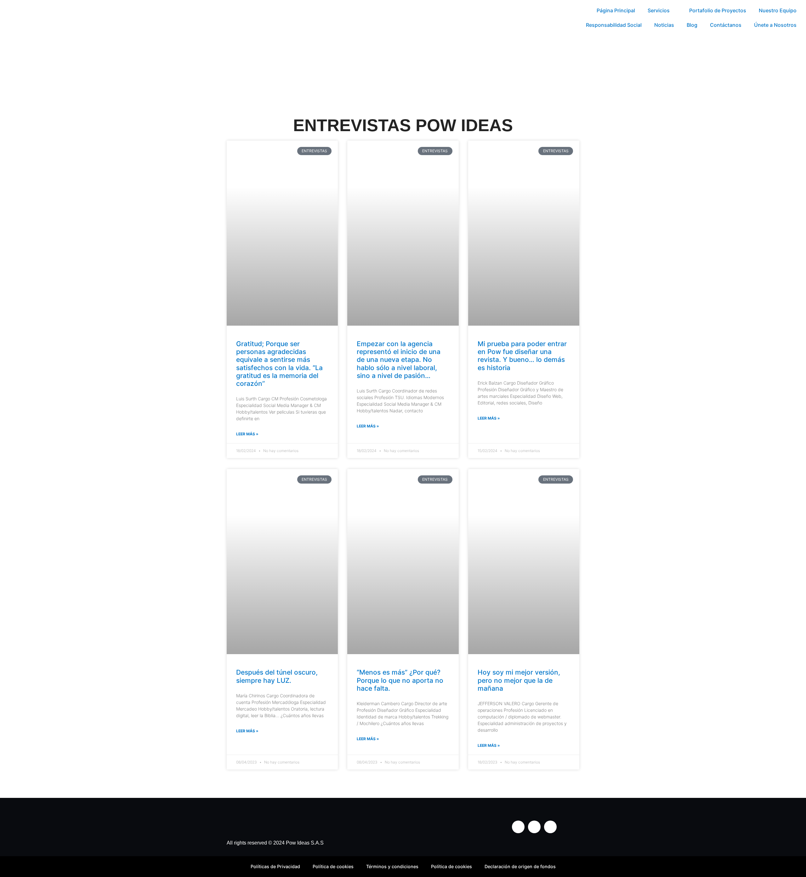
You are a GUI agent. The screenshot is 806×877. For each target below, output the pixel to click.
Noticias (664, 25)
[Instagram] (518, 827)
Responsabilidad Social (614, 25)
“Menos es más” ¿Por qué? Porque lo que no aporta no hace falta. (400, 680)
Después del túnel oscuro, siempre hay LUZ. (277, 676)
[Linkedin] (550, 827)
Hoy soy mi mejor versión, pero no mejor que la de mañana (519, 680)
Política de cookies (333, 866)
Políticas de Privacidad (275, 866)
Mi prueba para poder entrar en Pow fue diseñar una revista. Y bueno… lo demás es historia (522, 356)
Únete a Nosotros (775, 25)
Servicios (659, 10)
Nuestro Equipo (778, 10)
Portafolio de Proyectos (717, 10)
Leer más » (247, 434)
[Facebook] (534, 827)
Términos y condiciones (392, 866)
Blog (692, 25)
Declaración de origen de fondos (520, 866)
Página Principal (616, 10)
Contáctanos (725, 25)
